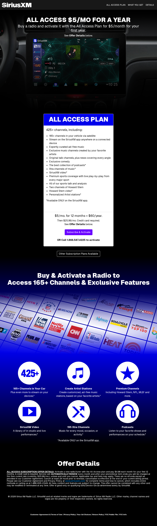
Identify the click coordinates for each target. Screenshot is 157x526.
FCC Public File (111, 514)
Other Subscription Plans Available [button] (78, 253)
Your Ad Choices (84, 514)
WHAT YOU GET (135, 5)
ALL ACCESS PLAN (115, 5)
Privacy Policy (70, 514)
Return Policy (98, 514)
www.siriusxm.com (75, 481)
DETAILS (150, 5)
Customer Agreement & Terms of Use (46, 514)
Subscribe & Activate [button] (78, 232)
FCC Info (123, 514)
